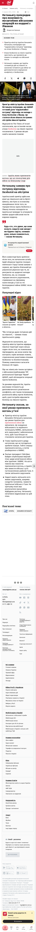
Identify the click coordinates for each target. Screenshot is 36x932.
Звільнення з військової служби (16, 715)
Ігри (21, 653)
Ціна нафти (9, 740)
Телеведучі (5, 632)
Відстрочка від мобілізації (14, 726)
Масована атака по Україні (14, 701)
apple (22, 867)
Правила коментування (24, 630)
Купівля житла (10, 806)
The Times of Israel (17, 34)
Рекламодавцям (7, 635)
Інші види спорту (11, 828)
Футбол (8, 820)
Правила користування (6, 639)
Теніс (7, 823)
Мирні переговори (12, 695)
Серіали (8, 774)
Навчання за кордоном (13, 794)
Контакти (22, 637)
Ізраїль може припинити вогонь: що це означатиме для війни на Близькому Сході (16, 178)
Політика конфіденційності (7, 644)
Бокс (7, 818)
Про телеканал (7, 629)
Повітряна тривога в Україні (15, 698)
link (20, 597)
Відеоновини (10, 675)
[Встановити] (18, 917)
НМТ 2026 (9, 788)
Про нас (4, 619)
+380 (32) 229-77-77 (14, 903)
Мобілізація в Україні (14, 713)
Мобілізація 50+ (11, 718)
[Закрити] (32, 913)
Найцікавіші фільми (12, 763)
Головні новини (11, 667)
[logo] (8, 3)
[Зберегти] (31, 78)
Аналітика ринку (11, 803)
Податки (8, 751)
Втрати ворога (10, 706)
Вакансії (22, 640)
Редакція (5, 622)
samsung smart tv (22, 873)
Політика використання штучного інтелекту (8, 649)
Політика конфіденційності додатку (25, 620)
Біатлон (8, 826)
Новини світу (14, 8)
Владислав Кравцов (13, 30)
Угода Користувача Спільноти (25, 625)
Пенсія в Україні (11, 754)
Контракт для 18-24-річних (14, 723)
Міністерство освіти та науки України (18, 783)
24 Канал (5, 8)
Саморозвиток (10, 791)
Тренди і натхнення (12, 808)
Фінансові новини (12, 746)
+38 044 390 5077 (25, 590)
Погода (8, 681)
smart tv (8, 873)
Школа (8, 786)
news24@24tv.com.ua (9, 590)
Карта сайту (23, 650)
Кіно (7, 760)
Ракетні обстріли (11, 690)
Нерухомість (11, 800)
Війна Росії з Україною (14, 687)
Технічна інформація (26, 634)
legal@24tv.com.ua (25, 905)
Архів (21, 647)
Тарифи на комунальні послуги (16, 748)
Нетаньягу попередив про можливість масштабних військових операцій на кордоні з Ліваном (27, 8)
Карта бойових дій (12, 693)
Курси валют (10, 743)
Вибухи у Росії (10, 703)
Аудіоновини (10, 678)
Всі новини (10, 665)
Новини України (11, 670)
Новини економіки (13, 738)
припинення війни (13, 423)
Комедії (8, 771)
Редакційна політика (8, 625)
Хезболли (12, 129)
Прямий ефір (10, 673)
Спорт (8, 815)
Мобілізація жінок (12, 721)
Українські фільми (12, 766)
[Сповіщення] (33, 3)
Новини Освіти (11, 780)
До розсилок (12, 854)
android (8, 867)
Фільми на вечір (11, 768)
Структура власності (26, 644)
